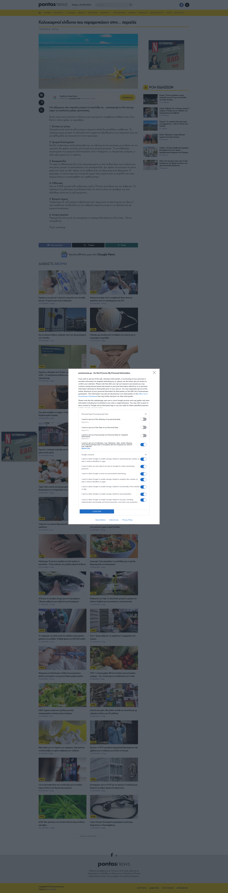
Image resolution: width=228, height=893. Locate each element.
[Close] (155, 373)
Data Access (114, 520)
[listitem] (114, 414)
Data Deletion (100, 520)
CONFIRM (97, 511)
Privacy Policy (127, 520)
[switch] (143, 419)
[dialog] (114, 446)
